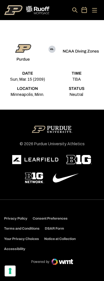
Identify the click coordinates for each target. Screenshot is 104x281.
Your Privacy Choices (21, 239)
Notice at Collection (60, 239)
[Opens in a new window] (35, 159)
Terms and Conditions (22, 228)
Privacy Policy (15, 218)
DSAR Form (54, 228)
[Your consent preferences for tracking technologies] (10, 271)
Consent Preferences (50, 218)
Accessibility (14, 249)
